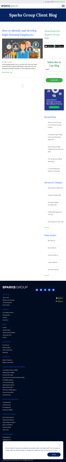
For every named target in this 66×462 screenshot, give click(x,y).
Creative (5, 317)
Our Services (6, 345)
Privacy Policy (54, 450)
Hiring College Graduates (9, 422)
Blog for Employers (7, 360)
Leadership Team (7, 335)
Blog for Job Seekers (8, 362)
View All (46, 227)
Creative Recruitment (8, 392)
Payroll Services (7, 395)
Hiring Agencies (7, 437)
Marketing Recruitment (8, 385)
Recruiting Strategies (55, 188)
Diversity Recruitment (8, 417)
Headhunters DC (7, 440)
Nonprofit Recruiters (8, 387)
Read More (6, 72)
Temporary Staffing (7, 410)
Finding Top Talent (9, 414)
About (5, 324)
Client (51, 2)
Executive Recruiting (8, 375)
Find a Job (6, 294)
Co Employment (7, 402)
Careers (5, 327)
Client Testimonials (7, 350)
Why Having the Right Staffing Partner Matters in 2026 (56, 149)
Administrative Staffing (8, 372)
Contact (5, 337)
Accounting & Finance (8, 312)
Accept (54, 454)
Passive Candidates (8, 425)
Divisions (6, 309)
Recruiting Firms (7, 407)
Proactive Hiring (7, 427)
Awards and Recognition (9, 332)
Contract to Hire (7, 405)
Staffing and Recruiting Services (14, 367)
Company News (6, 330)
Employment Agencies (8, 420)
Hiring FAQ (5, 352)
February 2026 (53, 255)
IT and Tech (5, 320)
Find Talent (7, 342)
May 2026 (51, 240)
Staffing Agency (8, 434)
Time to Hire (6, 430)
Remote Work (6, 305)
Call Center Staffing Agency (9, 390)
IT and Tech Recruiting (8, 382)
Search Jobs (6, 297)
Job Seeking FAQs (7, 302)
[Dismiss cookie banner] (60, 445)
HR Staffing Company (8, 380)
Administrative (6, 315)
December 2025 (53, 269)
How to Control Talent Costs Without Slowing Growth (54, 124)
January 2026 (52, 262)
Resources (6, 357)
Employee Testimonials (8, 300)
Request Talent (6, 347)
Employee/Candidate (59, 2)
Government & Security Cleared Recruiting (13, 377)
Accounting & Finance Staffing (10, 370)
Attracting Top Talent (56, 222)
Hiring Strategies (54, 195)
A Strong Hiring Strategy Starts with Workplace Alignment (55, 137)
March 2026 (52, 248)
